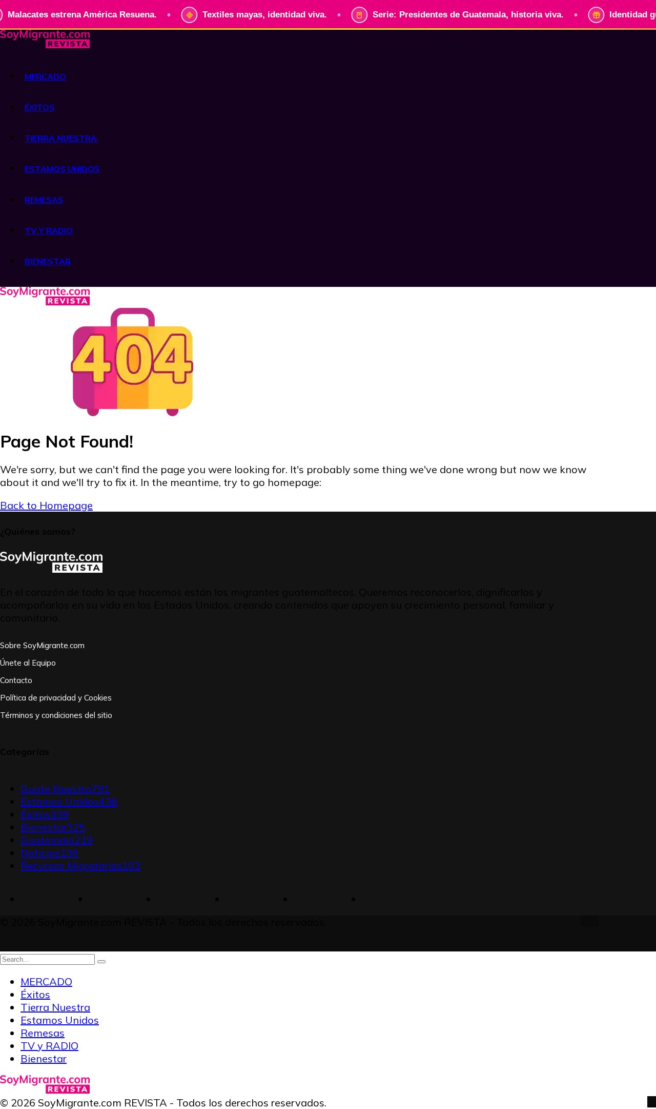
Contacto (16, 680)
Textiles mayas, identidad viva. (264, 15)
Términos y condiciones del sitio (56, 715)
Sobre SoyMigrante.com (42, 645)
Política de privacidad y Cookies (56, 698)
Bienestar (52, 827)
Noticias (49, 852)
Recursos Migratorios (80, 865)
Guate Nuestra (65, 788)
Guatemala (56, 839)
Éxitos (44, 814)
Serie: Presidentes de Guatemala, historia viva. (468, 15)
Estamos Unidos (68, 801)
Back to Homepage (46, 505)
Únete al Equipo (28, 663)
